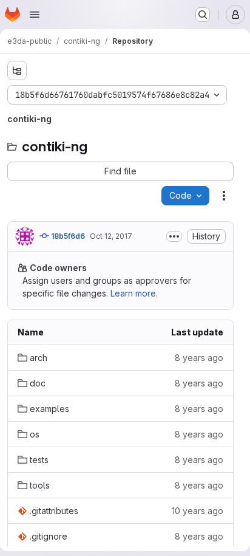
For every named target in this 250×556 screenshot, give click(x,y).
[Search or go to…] (202, 14)
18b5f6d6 (67, 236)
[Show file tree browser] (17, 70)
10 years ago (197, 511)
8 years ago (199, 357)
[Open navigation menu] (34, 14)
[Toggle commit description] (174, 236)
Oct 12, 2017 (111, 236)
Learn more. (134, 293)
